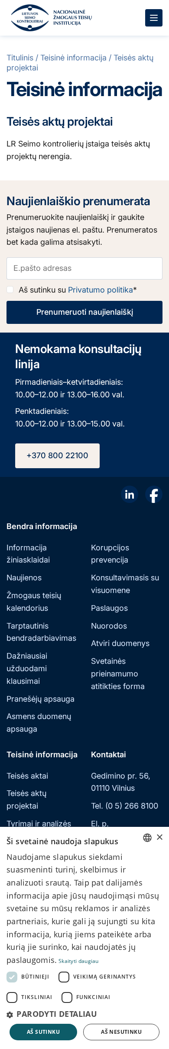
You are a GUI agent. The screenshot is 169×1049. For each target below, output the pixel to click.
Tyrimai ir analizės (38, 823)
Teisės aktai (27, 775)
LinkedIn (129, 494)
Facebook (153, 494)
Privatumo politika (100, 289)
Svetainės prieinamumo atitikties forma (118, 673)
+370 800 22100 (57, 455)
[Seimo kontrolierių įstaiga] (29, 17)
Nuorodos (109, 625)
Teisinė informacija (73, 57)
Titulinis (19, 57)
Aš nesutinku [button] (121, 1032)
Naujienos (24, 577)
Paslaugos (109, 608)
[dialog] (84, 938)
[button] (84, 1014)
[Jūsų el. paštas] (84, 268)
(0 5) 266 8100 (131, 805)
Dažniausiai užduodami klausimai (26, 668)
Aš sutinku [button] (43, 1032)
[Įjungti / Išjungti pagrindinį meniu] (153, 18)
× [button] (159, 837)
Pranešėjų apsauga (40, 698)
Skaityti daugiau (78, 961)
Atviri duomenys (120, 643)
